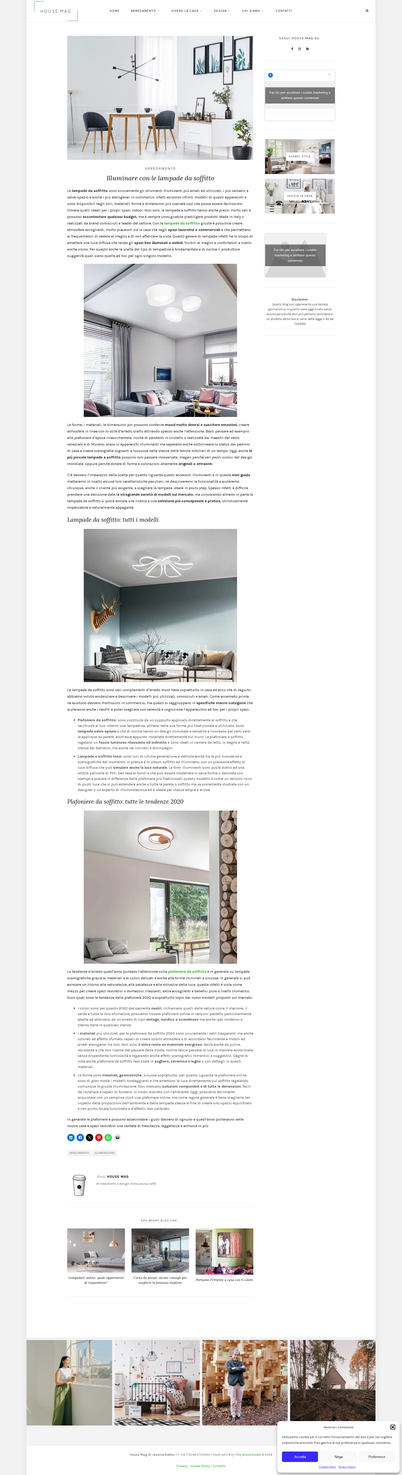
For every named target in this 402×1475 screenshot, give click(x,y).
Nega (339, 1457)
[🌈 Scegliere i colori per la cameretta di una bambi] (157, 1383)
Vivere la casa (185, 11)
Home (115, 11)
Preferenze (376, 1457)
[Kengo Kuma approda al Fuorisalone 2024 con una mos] (245, 1383)
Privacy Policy (347, 1466)
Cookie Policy (327, 1466)
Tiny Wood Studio (248, 1455)
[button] (392, 1427)
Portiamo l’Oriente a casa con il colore (224, 1280)
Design (220, 11)
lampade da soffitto (182, 223)
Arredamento (143, 11)
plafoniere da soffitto (187, 971)
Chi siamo (251, 11)
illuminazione (105, 1153)
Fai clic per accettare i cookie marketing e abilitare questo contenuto (300, 95)
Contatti (284, 11)
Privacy (182, 1466)
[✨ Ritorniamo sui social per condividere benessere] (69, 1383)
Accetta (300, 1457)
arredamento (79, 1153)
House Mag (118, 1177)
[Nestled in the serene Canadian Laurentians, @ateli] (333, 1383)
